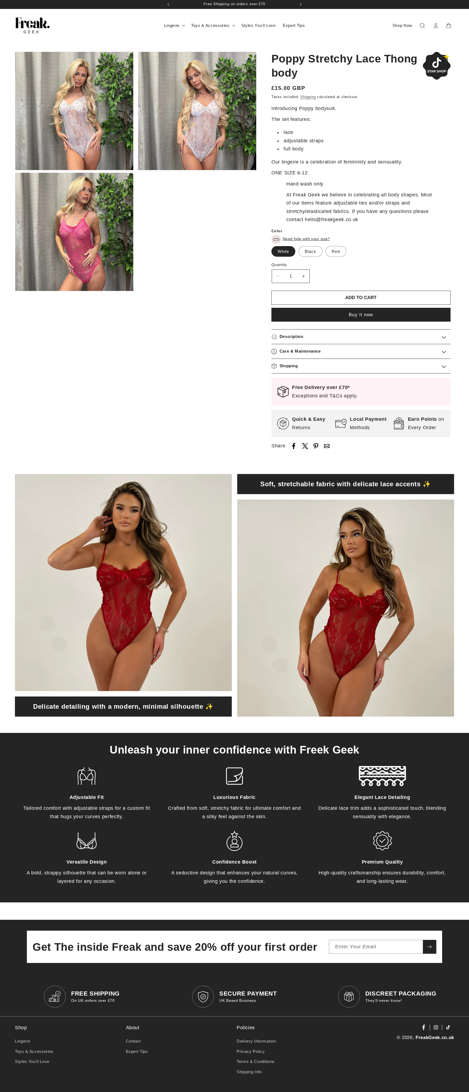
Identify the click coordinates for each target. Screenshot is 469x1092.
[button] (174, 25)
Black (310, 251)
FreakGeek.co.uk (435, 1037)
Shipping (308, 97)
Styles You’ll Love (32, 1061)
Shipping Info (249, 1071)
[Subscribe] (429, 947)
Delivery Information (256, 1041)
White (283, 251)
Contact (133, 1041)
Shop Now (402, 25)
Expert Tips (137, 1051)
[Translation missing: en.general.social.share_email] (327, 447)
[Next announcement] (301, 4)
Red (336, 251)
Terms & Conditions (256, 1061)
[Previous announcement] (168, 4)
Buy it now (361, 314)
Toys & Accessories (34, 1051)
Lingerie (22, 1041)
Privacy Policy (251, 1051)
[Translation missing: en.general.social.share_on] (294, 447)
